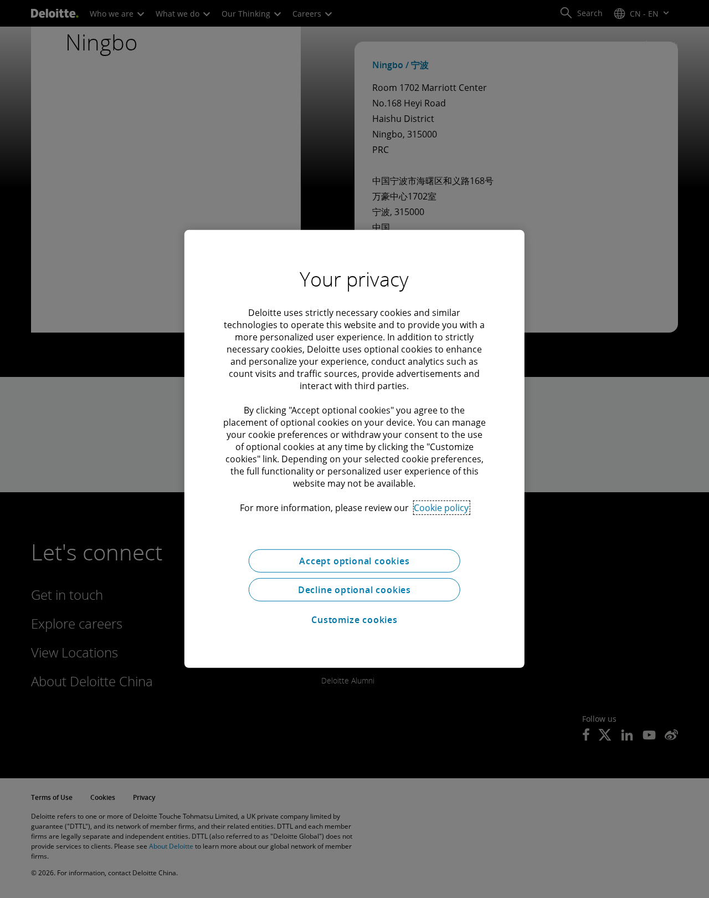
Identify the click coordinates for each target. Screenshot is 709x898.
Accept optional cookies (354, 561)
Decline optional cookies (354, 590)
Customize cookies (354, 620)
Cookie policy (441, 508)
